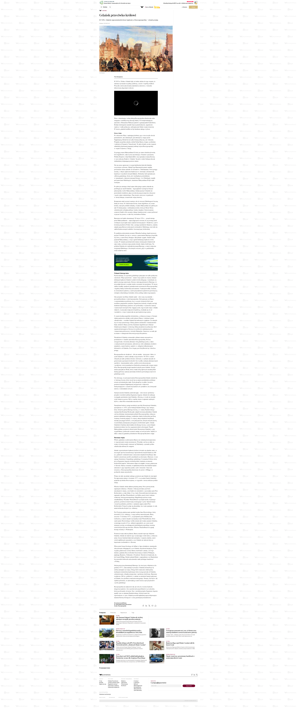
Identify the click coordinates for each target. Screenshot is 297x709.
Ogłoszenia (124, 682)
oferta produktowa (123, 697)
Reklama (123, 681)
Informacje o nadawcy (113, 685)
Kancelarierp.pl (137, 687)
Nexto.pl (136, 684)
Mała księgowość (138, 685)
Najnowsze (124, 612)
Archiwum (123, 685)
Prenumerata (124, 684)
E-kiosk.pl (136, 681)
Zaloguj (193, 7)
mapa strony (102, 697)
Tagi (133, 612)
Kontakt (101, 682)
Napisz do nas (102, 684)
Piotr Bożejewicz (118, 76)
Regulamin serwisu (112, 684)
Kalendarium (112, 697)
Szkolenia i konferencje (105, 694)
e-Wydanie (184, 7)
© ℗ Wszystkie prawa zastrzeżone (122, 604)
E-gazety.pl (136, 682)
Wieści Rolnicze (137, 688)
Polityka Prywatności (113, 681)
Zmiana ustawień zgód (113, 682)
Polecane (113, 612)
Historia (104, 10)
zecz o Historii (149, 7)
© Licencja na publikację (120, 603)
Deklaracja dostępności (113, 687)
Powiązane (102, 612)
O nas (100, 681)
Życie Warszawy (138, 690)
